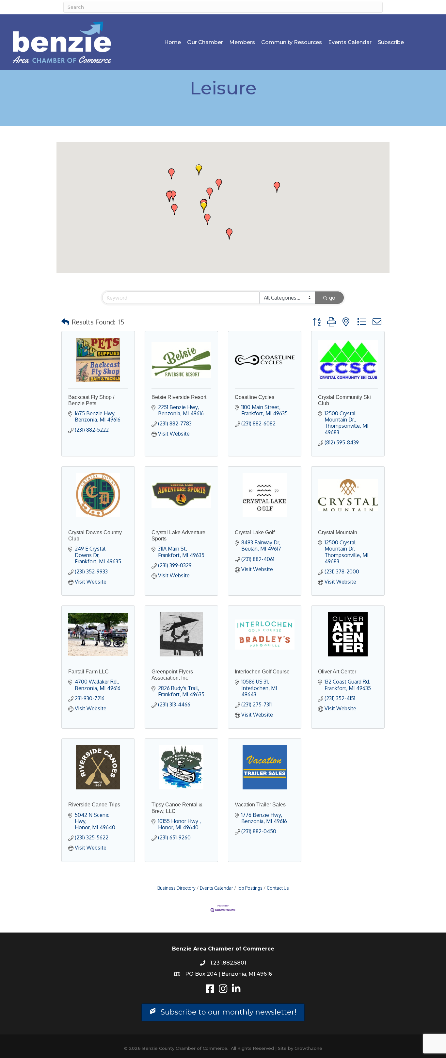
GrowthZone (308, 1048)
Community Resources (291, 42)
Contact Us (278, 888)
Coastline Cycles (254, 397)
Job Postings (250, 888)
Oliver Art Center (337, 671)
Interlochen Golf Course (262, 671)
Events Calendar (350, 42)
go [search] (332, 297)
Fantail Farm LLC (88, 671)
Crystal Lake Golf (255, 532)
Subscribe (391, 42)
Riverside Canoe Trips (94, 804)
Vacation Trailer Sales (260, 804)
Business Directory (176, 888)
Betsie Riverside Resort (178, 397)
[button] (203, 207)
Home (172, 42)
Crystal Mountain (337, 532)
